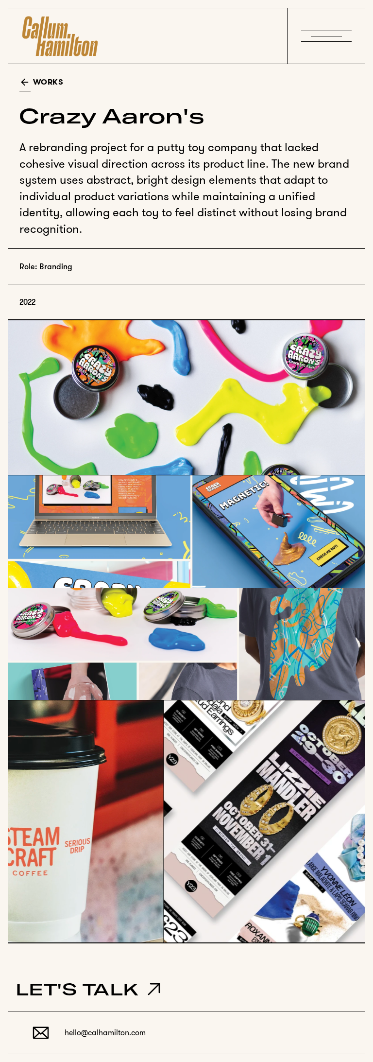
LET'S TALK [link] (77, 989)
